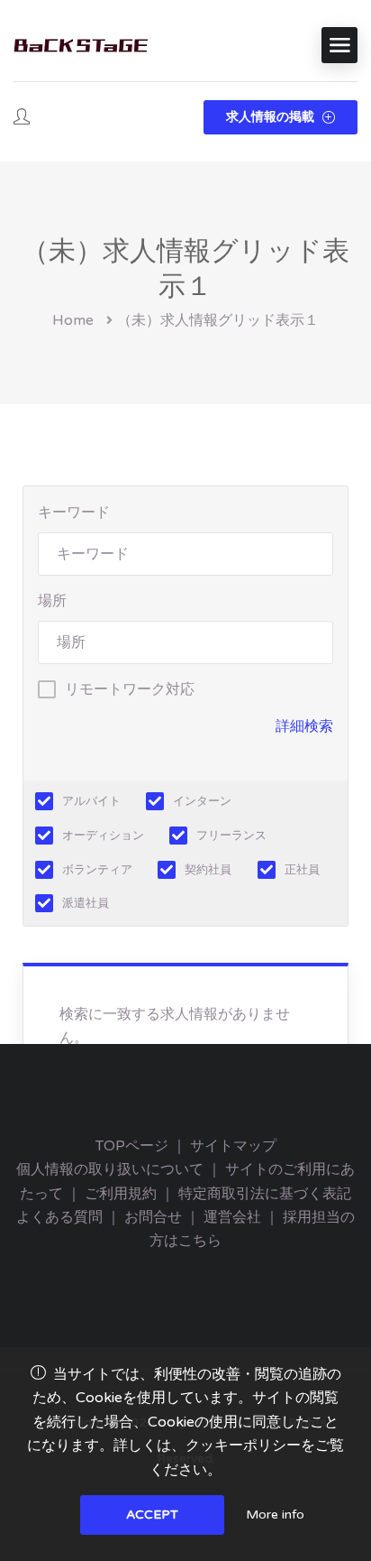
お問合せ (153, 1217)
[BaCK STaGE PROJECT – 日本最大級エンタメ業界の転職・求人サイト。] (81, 45)
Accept (152, 1514)
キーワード (74, 512)
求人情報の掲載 (272, 117)
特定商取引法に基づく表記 (264, 1194)
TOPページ (131, 1146)
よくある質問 (59, 1217)
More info (275, 1514)
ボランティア (97, 870)
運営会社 (232, 1217)
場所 (52, 601)
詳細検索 (304, 726)
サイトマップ (233, 1146)
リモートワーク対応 (130, 689)
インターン (202, 801)
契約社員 (208, 870)
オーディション (103, 835)
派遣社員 (85, 903)
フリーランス (231, 835)
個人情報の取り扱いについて (110, 1169)
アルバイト (91, 801)
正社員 (302, 870)
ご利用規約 (121, 1194)
